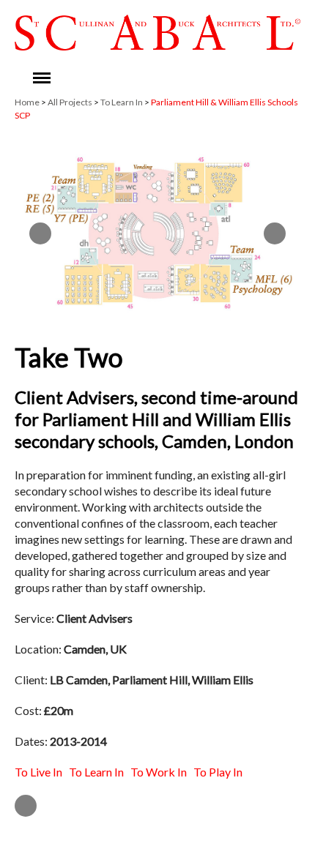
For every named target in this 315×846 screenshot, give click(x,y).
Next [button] (275, 233)
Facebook (219, 78)
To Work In (158, 772)
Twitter (250, 78)
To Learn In (121, 102)
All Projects (70, 102)
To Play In (217, 772)
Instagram (281, 78)
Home (27, 102)
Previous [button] (40, 233)
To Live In (38, 772)
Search (188, 78)
